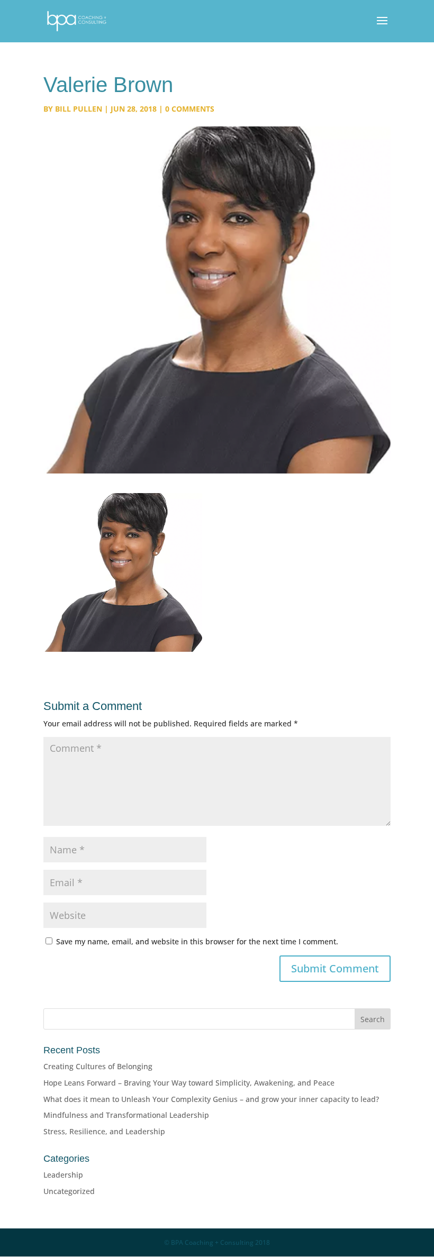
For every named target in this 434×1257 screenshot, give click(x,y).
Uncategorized (69, 1191)
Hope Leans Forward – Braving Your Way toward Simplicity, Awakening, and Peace (188, 1083)
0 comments (189, 109)
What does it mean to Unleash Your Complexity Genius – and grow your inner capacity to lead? (211, 1099)
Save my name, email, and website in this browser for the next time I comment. (197, 941)
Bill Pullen (78, 109)
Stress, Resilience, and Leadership (104, 1131)
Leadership (63, 1175)
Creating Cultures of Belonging (97, 1066)
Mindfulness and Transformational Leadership (126, 1115)
